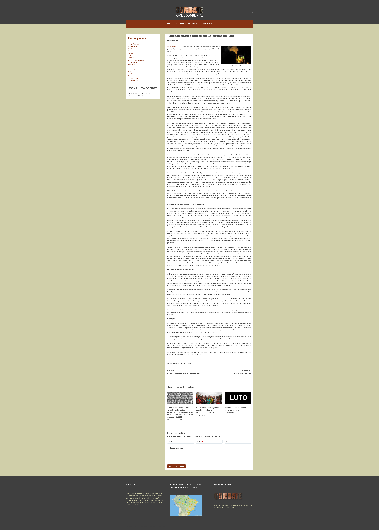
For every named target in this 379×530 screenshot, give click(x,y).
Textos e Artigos (204, 23)
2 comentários (229, 413)
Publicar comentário (176, 466)
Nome (171, 441)
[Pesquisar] (252, 12)
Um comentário (201, 415)
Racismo (130, 74)
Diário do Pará (172, 47)
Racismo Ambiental (134, 76)
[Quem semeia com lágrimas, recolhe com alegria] (209, 398)
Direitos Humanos (134, 62)
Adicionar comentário (176, 448)
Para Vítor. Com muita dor (235, 408)
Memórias (191, 23)
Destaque (131, 58)
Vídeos (182, 23)
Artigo (130, 48)
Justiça (130, 67)
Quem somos (171, 23)
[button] (176, 24)
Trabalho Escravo (133, 80)
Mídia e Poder (132, 69)
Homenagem (132, 64)
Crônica (130, 53)
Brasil (129, 51)
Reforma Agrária (133, 78)
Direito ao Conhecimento (136, 60)
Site (227, 441)
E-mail (200, 441)
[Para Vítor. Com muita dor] (238, 398)
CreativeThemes (160, 527)
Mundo (130, 71)
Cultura (130, 55)
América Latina (132, 46)
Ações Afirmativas (133, 44)
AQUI (234, 507)
